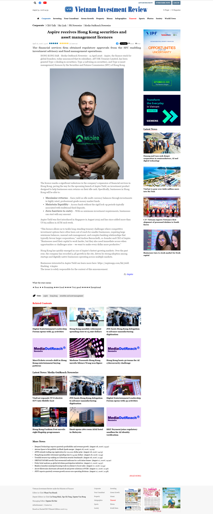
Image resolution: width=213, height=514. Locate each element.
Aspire (130, 274)
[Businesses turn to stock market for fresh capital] (161, 240)
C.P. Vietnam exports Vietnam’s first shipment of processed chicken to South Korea (161, 222)
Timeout (132, 18)
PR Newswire (75, 25)
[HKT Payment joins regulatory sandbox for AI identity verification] (123, 417)
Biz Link (62, 25)
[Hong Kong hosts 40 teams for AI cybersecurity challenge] (123, 348)
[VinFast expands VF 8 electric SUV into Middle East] (50, 385)
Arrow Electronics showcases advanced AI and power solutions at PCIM (62, 468)
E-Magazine (176, 10)
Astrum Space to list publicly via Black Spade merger (55, 449)
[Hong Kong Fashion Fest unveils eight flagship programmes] (50, 417)
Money (110, 18)
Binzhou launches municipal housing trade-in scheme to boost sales (60, 465)
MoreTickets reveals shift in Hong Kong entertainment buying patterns (50, 363)
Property (100, 18)
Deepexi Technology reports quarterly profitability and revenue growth (62, 446)
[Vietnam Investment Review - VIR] (106, 15)
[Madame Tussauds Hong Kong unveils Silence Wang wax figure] (87, 348)
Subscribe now (163, 3)
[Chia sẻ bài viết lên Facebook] (117, 43)
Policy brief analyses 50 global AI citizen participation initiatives (59, 463)
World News (170, 18)
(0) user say (73, 43)
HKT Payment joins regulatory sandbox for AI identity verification (121, 432)
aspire (45, 296)
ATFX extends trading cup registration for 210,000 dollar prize (59, 452)
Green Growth (87, 18)
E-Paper (166, 10)
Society (159, 18)
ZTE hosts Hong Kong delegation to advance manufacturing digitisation (123, 331)
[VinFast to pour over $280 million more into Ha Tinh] (161, 176)
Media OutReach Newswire (97, 25)
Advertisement (145, 3)
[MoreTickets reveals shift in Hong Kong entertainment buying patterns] (50, 348)
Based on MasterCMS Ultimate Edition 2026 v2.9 (50, 509)
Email (132, 44)
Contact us (48, 505)
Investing (57, 18)
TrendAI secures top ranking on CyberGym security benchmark (59, 457)
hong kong (54, 296)
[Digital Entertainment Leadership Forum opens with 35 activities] (50, 316)
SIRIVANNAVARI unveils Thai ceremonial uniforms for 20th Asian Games (63, 460)
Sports (142, 18)
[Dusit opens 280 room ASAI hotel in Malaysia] (87, 417)
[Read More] (135, 476)
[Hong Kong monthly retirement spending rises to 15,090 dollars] (87, 316)
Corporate (46, 18)
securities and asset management (71, 296)
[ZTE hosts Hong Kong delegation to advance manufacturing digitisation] (123, 316)
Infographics (120, 18)
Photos (150, 18)
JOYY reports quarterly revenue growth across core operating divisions (62, 471)
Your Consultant (71, 18)
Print (138, 44)
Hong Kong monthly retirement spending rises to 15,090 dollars (59, 454)
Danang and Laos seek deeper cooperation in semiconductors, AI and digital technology (160, 158)
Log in (176, 3)
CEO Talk (51, 25)
